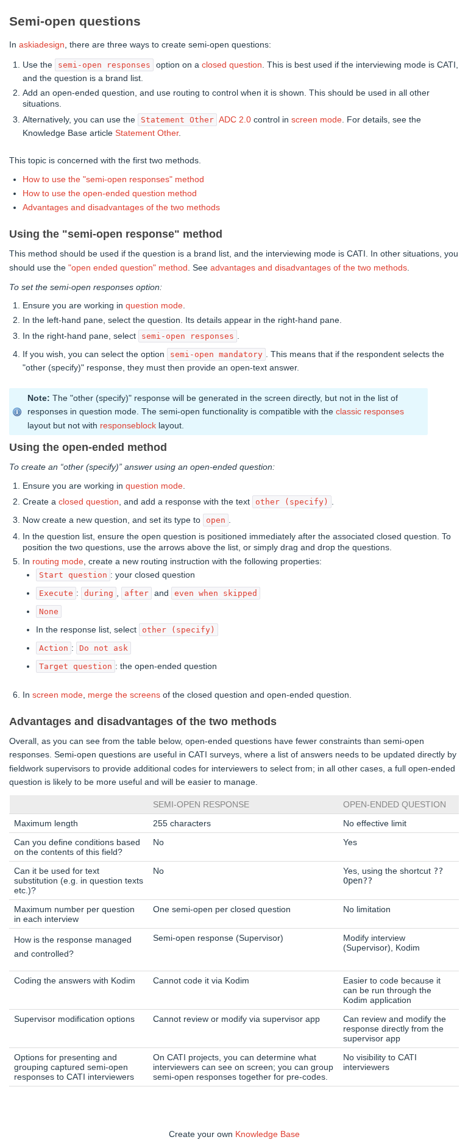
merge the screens (124, 695)
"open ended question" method (128, 267)
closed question (232, 64)
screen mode (316, 119)
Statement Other (147, 133)
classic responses (370, 411)
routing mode (57, 561)
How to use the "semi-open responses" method (113, 179)
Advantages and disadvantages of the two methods (121, 207)
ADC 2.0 (235, 119)
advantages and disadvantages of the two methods (308, 267)
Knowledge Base (267, 1134)
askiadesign (42, 44)
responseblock (128, 425)
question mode (154, 305)
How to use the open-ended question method (110, 193)
